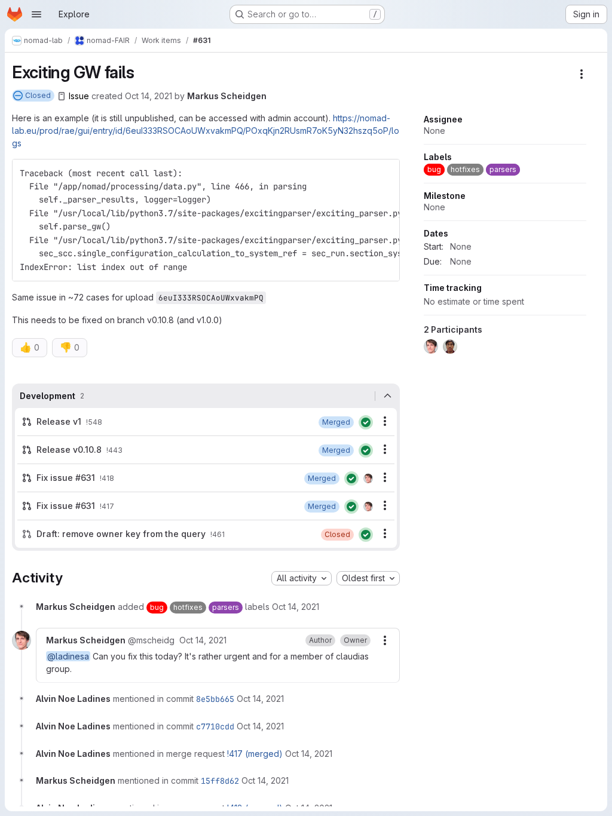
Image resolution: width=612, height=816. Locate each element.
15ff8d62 (220, 780)
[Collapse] (387, 396)
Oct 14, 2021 (148, 96)
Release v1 (58, 421)
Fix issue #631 (65, 478)
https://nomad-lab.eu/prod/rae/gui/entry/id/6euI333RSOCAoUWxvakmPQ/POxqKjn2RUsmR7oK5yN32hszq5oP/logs (205, 130)
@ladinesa (68, 656)
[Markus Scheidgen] (368, 478)
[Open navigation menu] (36, 14)
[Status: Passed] (366, 422)
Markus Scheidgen (227, 96)
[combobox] (301, 578)
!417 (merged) (255, 753)
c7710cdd (215, 726)
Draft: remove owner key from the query (121, 534)
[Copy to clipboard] (385, 173)
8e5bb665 (215, 699)
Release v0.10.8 (69, 449)
